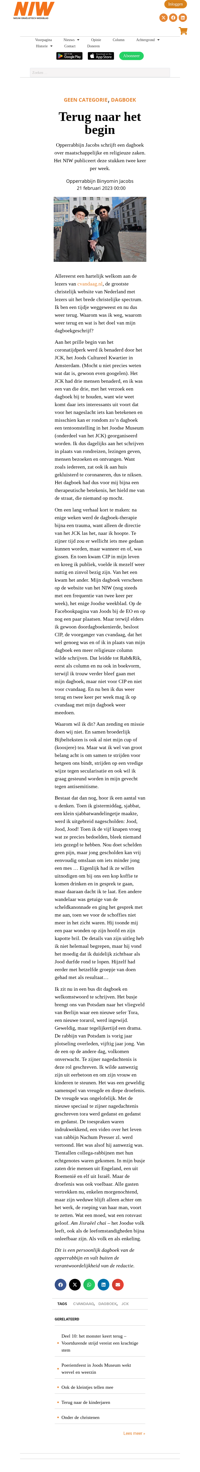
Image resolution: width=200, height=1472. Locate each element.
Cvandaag (83, 1304)
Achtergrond (145, 40)
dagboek (107, 1304)
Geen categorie (86, 99)
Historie (42, 46)
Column (118, 40)
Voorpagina (43, 40)
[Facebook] (173, 18)
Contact (70, 46)
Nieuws (69, 40)
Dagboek (123, 99)
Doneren (93, 46)
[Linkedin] (183, 18)
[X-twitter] (163, 18)
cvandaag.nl (90, 284)
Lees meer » (133, 1433)
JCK (125, 1304)
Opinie (96, 40)
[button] (60, 1285)
